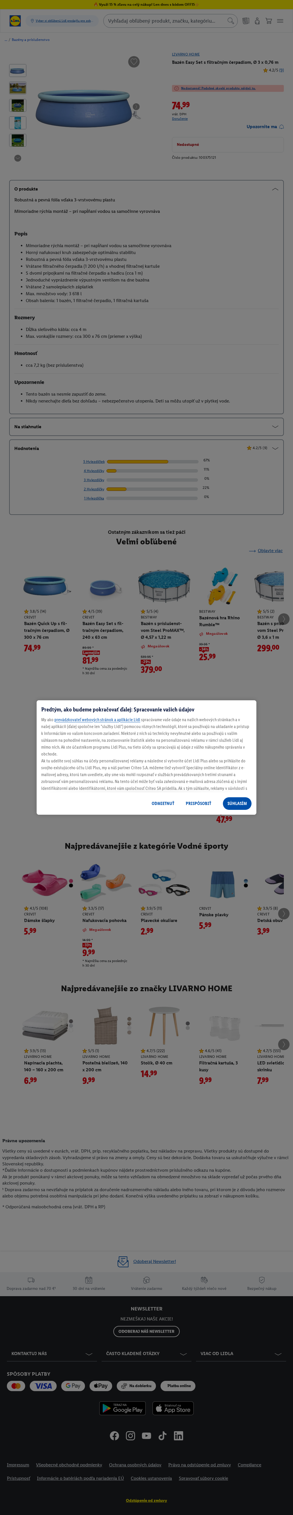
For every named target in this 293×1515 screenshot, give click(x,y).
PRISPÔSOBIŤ (198, 803)
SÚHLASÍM (237, 803)
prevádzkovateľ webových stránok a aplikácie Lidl (97, 719)
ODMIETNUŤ (163, 803)
